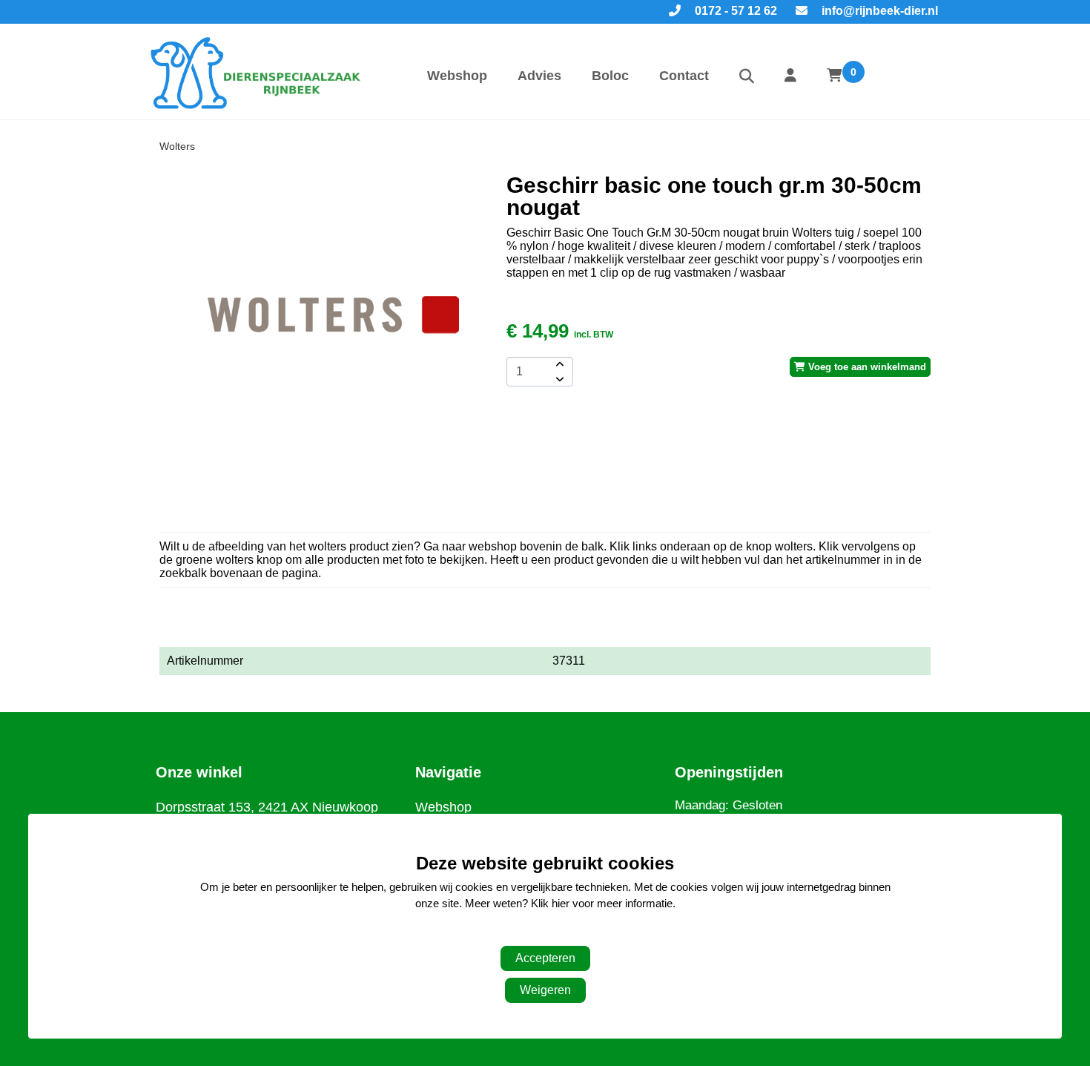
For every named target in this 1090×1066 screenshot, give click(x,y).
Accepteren (545, 958)
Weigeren (545, 990)
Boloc (610, 75)
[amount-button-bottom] (558, 379)
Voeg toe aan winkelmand (865, 366)
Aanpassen (537, 933)
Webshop (457, 75)
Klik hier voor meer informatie (602, 903)
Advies (539, 75)
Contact (684, 75)
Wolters (177, 146)
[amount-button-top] (558, 364)
